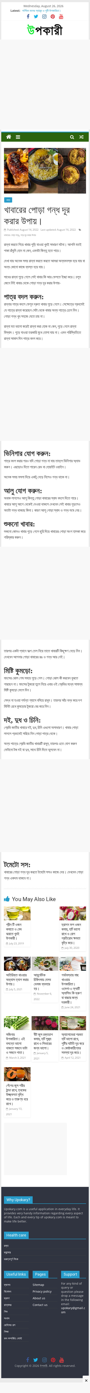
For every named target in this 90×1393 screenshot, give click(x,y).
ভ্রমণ (6, 1298)
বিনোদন (7, 1291)
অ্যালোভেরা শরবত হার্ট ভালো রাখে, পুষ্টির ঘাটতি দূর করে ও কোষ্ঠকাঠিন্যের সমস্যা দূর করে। (73, 1043)
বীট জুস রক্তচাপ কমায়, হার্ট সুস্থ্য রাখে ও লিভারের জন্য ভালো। (43, 1041)
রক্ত (6, 1246)
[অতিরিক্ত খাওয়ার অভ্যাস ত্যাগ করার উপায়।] (17, 959)
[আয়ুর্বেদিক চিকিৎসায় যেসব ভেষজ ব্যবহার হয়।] (45, 959)
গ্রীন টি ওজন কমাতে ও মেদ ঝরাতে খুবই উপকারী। (14, 931)
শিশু (6, 1311)
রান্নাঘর (8, 1305)
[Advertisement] (45, 85)
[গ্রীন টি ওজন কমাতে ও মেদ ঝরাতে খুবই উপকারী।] (17, 909)
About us (39, 1298)
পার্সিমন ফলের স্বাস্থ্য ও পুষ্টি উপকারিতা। (41, 11)
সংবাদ (6, 1318)
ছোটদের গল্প (9, 1325)
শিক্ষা (6, 1332)
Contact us (40, 1305)
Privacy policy (42, 1291)
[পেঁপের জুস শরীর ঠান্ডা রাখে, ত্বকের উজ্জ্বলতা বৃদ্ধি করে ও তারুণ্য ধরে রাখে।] (17, 1069)
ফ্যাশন (7, 1285)
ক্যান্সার (7, 1252)
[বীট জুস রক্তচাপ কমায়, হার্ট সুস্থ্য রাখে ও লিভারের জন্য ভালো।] (45, 1018)
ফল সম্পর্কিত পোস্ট (13, 1338)
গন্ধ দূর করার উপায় (28, 235)
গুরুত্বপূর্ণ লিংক (11, 1259)
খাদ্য (8, 200)
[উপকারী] (8, 136)
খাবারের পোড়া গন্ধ (11, 235)
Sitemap (38, 1285)
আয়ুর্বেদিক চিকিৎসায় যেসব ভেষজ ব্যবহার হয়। (42, 982)
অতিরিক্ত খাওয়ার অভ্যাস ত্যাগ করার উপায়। (17, 979)
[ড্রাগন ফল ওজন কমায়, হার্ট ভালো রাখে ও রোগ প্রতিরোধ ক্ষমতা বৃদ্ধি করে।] (72, 909)
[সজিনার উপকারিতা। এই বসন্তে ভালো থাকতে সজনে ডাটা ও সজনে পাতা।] (17, 1018)
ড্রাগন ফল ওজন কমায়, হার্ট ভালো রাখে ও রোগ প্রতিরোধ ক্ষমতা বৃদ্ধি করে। (71, 933)
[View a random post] (81, 136)
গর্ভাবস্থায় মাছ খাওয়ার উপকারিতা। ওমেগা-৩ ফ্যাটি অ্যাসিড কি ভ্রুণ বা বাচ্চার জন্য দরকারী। (71, 988)
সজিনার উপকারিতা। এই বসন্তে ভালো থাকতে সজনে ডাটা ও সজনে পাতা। (16, 1043)
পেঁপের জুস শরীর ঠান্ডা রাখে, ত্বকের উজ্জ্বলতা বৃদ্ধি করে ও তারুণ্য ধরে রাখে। (17, 1094)
